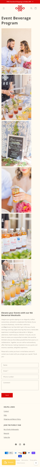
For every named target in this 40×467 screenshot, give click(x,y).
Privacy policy (33, 460)
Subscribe (7, 437)
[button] (4, 8)
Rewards (6, 433)
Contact (6, 411)
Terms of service (21, 463)
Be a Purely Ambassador (11, 429)
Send (7, 395)
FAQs (5, 415)
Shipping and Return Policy (12, 419)
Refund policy (25, 460)
